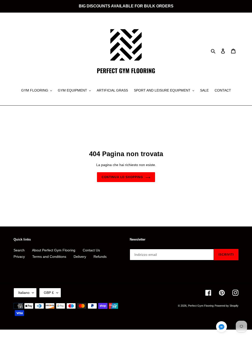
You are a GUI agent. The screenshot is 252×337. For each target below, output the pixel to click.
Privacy (19, 257)
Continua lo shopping (122, 177)
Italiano (24, 293)
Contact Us (91, 250)
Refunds (100, 257)
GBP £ (49, 293)
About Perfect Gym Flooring (53, 250)
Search (19, 250)
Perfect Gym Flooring (201, 305)
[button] (221, 327)
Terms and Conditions (49, 257)
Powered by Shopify (226, 305)
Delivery (80, 257)
